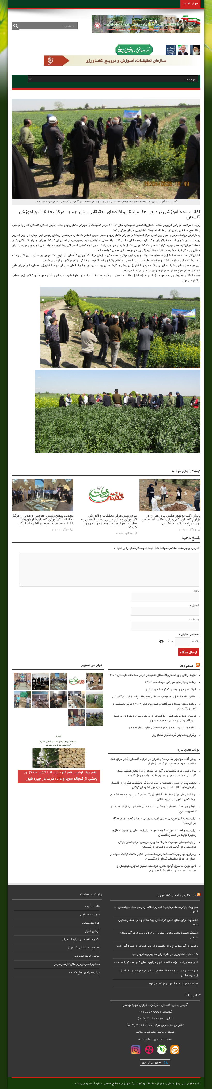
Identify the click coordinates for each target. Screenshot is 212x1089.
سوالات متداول (90, 914)
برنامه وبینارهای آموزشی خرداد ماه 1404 (170, 682)
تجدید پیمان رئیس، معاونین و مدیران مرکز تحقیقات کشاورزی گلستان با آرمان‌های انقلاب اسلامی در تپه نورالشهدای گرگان (42, 520)
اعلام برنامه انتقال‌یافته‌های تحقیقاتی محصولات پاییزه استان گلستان (154, 697)
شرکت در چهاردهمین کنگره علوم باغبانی (171, 689)
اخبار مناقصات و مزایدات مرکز (81, 939)
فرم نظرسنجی (91, 923)
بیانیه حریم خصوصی (87, 956)
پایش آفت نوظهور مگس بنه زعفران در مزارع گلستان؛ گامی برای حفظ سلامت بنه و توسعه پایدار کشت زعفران (171, 520)
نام (197, 591)
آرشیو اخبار (92, 931)
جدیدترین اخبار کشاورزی (176, 895)
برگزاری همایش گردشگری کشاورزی (174, 735)
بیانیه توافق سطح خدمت (84, 972)
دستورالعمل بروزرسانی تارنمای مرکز (77, 964)
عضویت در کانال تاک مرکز (83, 947)
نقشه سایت (92, 906)
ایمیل (195, 605)
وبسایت (194, 620)
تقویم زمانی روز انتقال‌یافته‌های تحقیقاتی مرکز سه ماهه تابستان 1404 (152, 675)
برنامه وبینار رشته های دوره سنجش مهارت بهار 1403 (162, 728)
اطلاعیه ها (187, 666)
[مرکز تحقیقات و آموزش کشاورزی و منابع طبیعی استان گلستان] (146, 31)
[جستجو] (15, 26)
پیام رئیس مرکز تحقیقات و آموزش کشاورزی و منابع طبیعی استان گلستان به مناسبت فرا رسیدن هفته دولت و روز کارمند (109, 522)
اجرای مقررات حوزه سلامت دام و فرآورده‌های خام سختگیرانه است (156, 962)
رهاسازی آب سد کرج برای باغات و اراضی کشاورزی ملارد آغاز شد (157, 946)
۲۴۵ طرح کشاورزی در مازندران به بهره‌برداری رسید (165, 954)
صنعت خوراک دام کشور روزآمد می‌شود (173, 983)
